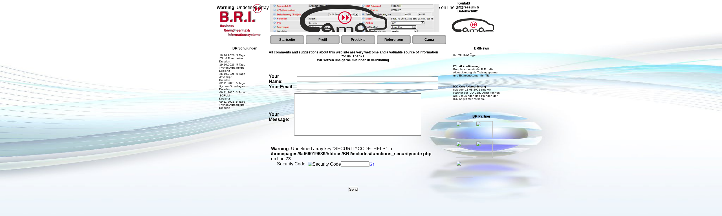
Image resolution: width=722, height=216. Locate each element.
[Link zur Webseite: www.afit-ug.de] (484, 156)
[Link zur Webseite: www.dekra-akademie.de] (484, 136)
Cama (429, 40)
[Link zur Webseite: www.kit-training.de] (464, 176)
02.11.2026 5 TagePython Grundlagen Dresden (231, 81)
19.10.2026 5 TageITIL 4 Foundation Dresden (231, 53)
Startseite (287, 40)
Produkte (358, 40)
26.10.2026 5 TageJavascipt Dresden (231, 72)
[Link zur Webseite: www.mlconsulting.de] (464, 136)
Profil (322, 40)
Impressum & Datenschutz (468, 9)
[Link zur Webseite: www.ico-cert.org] (464, 156)
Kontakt (463, 3)
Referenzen (393, 40)
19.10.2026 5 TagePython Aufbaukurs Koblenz (231, 63)
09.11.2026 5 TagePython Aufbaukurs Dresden (231, 100)
